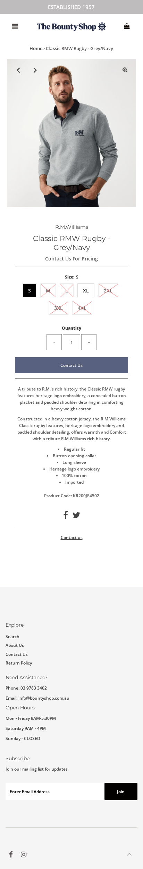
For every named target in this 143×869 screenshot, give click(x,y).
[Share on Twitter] (76, 516)
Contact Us (71, 365)
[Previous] (18, 70)
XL (86, 290)
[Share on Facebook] (65, 516)
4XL (82, 308)
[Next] (35, 70)
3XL (58, 308)
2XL (108, 290)
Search (12, 636)
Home (36, 48)
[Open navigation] (15, 26)
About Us (15, 645)
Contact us (72, 537)
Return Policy (19, 663)
